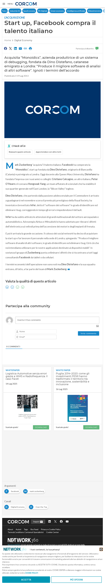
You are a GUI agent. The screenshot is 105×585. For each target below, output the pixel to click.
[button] (7, 4)
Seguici (36, 521)
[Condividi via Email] (20, 48)
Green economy (49, 11)
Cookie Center (52, 532)
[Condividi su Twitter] (10, 48)
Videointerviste (87, 11)
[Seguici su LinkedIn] (49, 522)
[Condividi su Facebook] (5, 48)
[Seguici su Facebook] (61, 522)
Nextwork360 (14, 545)
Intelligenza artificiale (68, 11)
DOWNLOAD (41, 427)
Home (7, 40)
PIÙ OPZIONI (76, 579)
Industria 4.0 (7, 11)
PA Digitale (35, 11)
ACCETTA (26, 579)
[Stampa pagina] (30, 48)
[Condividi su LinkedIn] (15, 48)
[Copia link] (25, 48)
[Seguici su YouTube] (67, 522)
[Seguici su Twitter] (55, 522)
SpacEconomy (21, 11)
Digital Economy (23, 40)
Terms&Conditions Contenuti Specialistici (26, 532)
